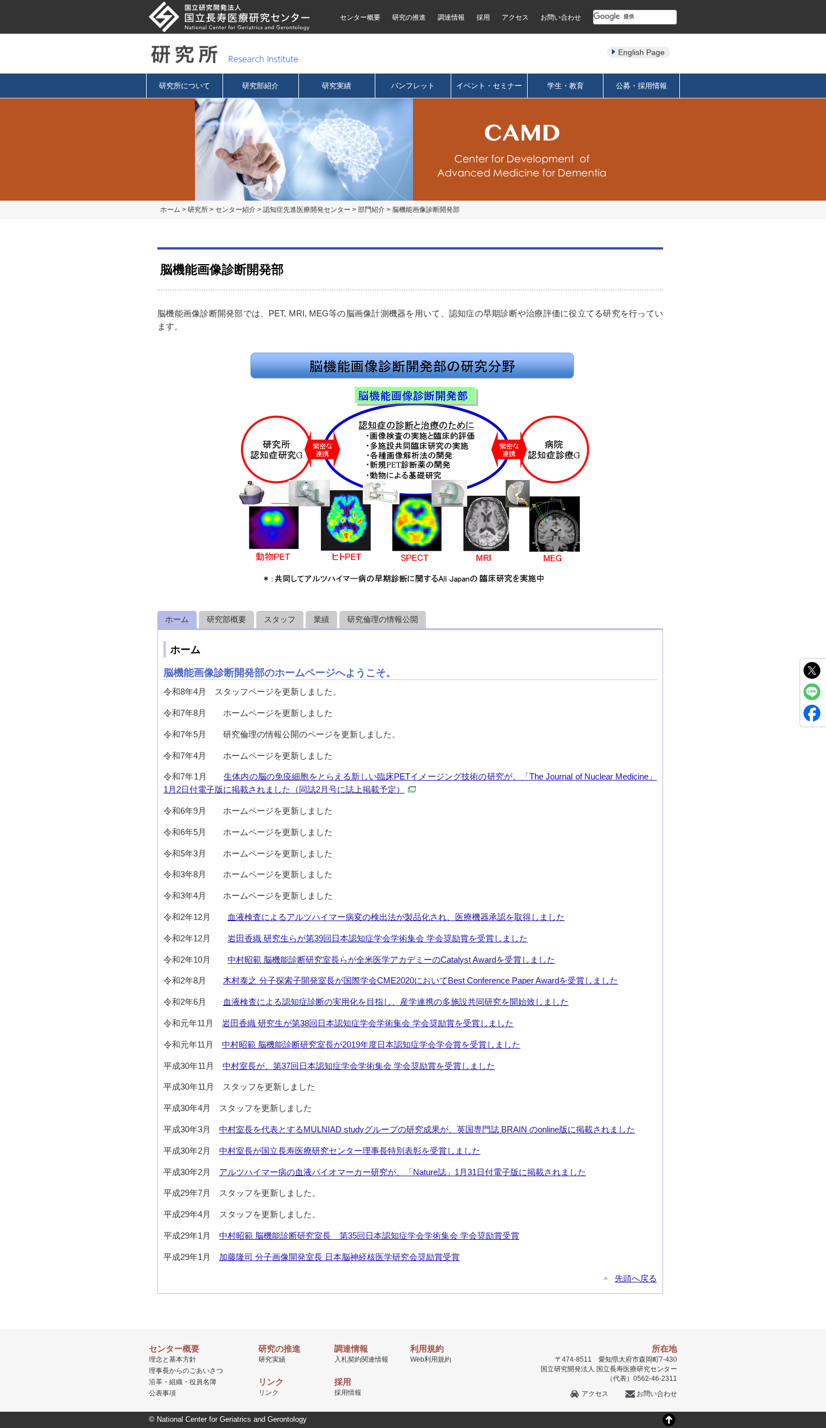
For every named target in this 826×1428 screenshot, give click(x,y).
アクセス (515, 17)
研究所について (184, 85)
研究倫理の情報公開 (382, 619)
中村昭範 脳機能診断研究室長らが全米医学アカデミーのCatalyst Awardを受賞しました (391, 959)
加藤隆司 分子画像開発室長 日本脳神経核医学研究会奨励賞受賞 (339, 1257)
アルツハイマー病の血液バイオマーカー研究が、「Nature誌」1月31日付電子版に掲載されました (402, 1172)
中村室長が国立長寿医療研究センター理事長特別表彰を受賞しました (349, 1150)
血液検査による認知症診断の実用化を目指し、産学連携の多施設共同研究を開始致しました (396, 1002)
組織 (176, 1382)
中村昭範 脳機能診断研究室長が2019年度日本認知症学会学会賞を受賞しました (371, 1044)
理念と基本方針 (172, 1359)
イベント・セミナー (489, 85)
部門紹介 (371, 210)
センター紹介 (235, 210)
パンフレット (413, 85)
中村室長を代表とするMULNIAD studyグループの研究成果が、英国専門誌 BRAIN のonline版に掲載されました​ (427, 1129)
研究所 (198, 210)
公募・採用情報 (641, 85)
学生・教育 (565, 85)
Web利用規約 (430, 1359)
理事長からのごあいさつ (186, 1371)
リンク (268, 1393)
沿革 (155, 1382)
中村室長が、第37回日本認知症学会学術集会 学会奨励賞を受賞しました (359, 1066)
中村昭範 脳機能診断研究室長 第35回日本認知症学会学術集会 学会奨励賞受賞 (369, 1235)
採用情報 (347, 1393)
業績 (321, 619)
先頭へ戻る (636, 1278)
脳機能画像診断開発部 (426, 210)
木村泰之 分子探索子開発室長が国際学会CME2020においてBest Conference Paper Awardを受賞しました (420, 980)
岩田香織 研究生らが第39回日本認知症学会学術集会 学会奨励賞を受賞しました (378, 938)
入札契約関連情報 (361, 1359)
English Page (641, 52)
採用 (483, 17)
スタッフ (280, 619)
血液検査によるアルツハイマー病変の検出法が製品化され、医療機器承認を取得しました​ (396, 917)
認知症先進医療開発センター (307, 210)
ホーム (170, 210)
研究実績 (336, 85)
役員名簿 (202, 1382)
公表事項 (162, 1393)
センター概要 (360, 17)
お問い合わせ (561, 17)
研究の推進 (409, 17)
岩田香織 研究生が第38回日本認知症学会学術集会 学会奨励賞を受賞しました (368, 1023)
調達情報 (451, 17)
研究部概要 (226, 619)
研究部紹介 (260, 85)
